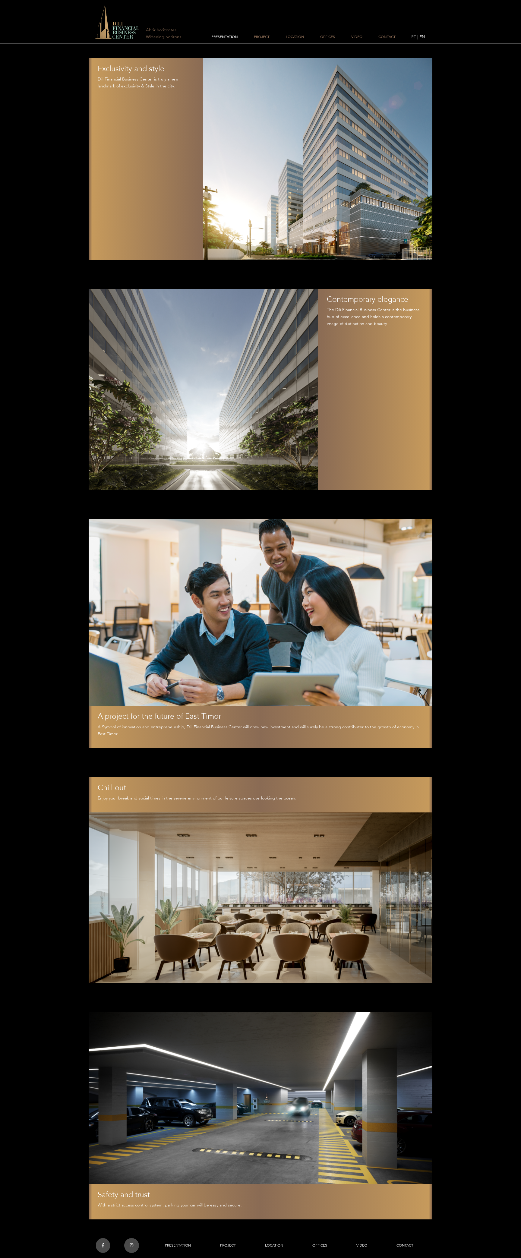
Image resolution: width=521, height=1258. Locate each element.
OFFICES (327, 36)
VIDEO (356, 36)
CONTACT (387, 36)
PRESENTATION (224, 36)
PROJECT (262, 36)
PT (413, 37)
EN (422, 37)
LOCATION (295, 36)
